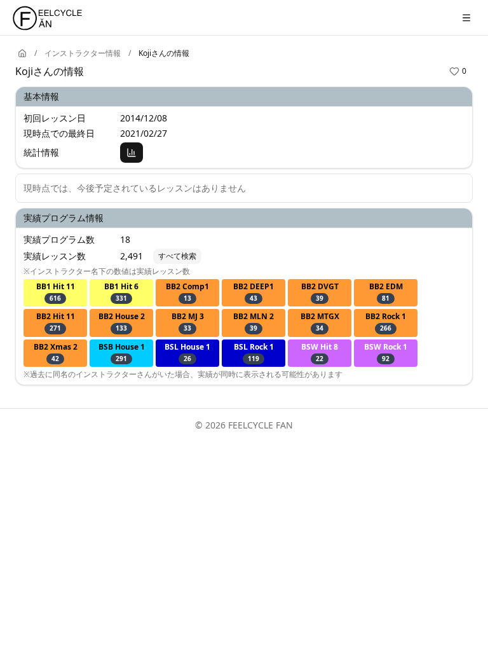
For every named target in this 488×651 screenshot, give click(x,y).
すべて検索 (177, 255)
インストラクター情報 (82, 53)
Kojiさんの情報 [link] (164, 53)
